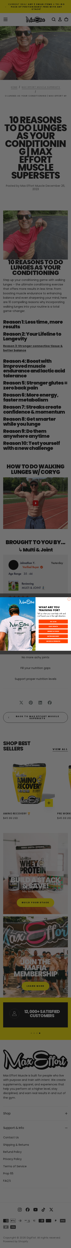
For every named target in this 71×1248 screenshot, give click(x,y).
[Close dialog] (69, 599)
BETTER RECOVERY (53, 636)
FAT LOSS (53, 622)
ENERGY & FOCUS (53, 631)
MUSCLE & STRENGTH (53, 641)
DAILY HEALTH (53, 626)
